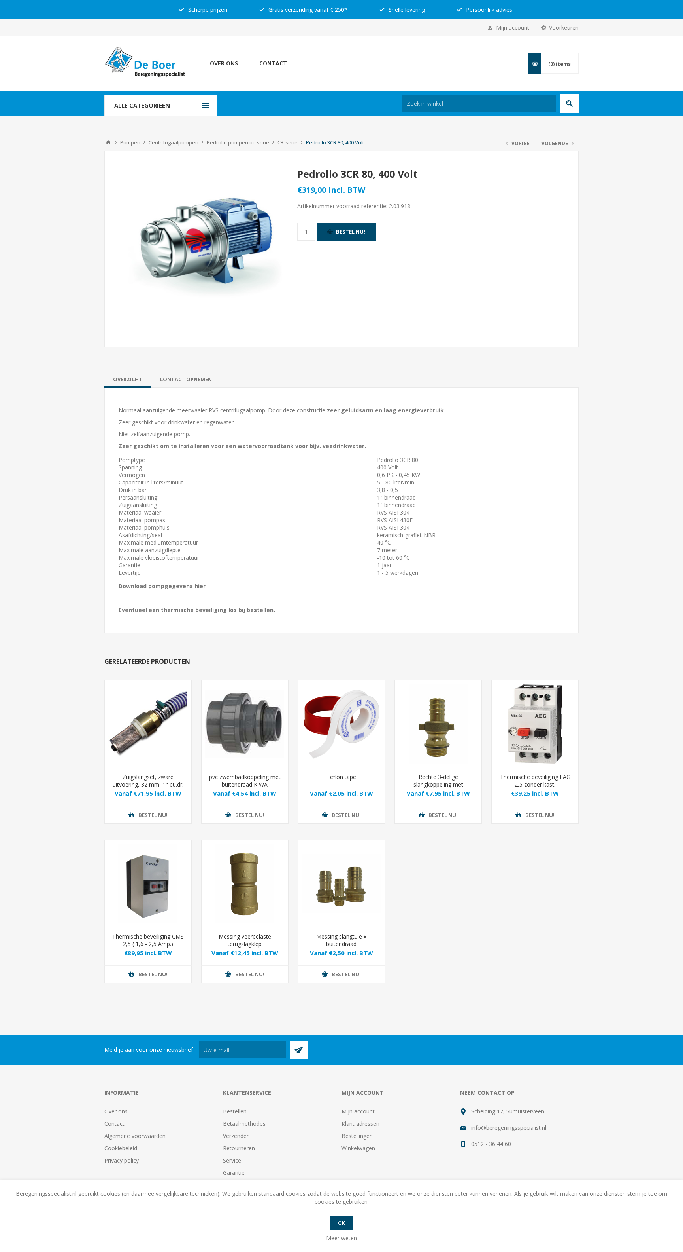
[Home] (108, 142)
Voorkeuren (564, 27)
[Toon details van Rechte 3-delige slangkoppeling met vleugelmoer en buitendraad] (438, 723)
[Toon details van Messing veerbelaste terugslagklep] (245, 883)
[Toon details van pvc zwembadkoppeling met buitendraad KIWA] (245, 723)
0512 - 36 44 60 (491, 1144)
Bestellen (235, 1111)
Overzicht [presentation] (127, 379)
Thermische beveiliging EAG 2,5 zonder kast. (535, 780)
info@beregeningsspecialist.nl (508, 1127)
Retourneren (239, 1148)
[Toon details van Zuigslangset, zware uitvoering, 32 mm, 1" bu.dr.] (148, 723)
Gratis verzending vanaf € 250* (307, 9)
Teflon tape (341, 777)
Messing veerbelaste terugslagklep (245, 940)
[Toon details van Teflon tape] (341, 723)
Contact (273, 63)
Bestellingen (357, 1136)
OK (341, 1223)
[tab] (127, 379)
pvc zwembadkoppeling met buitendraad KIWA (245, 780)
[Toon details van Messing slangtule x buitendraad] (341, 883)
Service (232, 1160)
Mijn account (512, 27)
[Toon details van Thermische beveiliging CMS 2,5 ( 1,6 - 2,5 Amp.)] (148, 883)
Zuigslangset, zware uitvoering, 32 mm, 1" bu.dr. (148, 780)
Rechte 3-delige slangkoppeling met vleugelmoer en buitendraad (438, 784)
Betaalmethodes (244, 1123)
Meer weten (341, 1238)
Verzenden (236, 1136)
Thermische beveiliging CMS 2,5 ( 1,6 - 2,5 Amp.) (148, 940)
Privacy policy (121, 1160)
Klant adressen (360, 1123)
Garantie (234, 1172)
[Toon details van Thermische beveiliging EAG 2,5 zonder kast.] (535, 723)
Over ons (224, 63)
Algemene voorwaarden (135, 1136)
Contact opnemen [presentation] (186, 379)
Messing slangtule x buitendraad (341, 940)
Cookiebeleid (120, 1148)
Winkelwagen (358, 1148)
